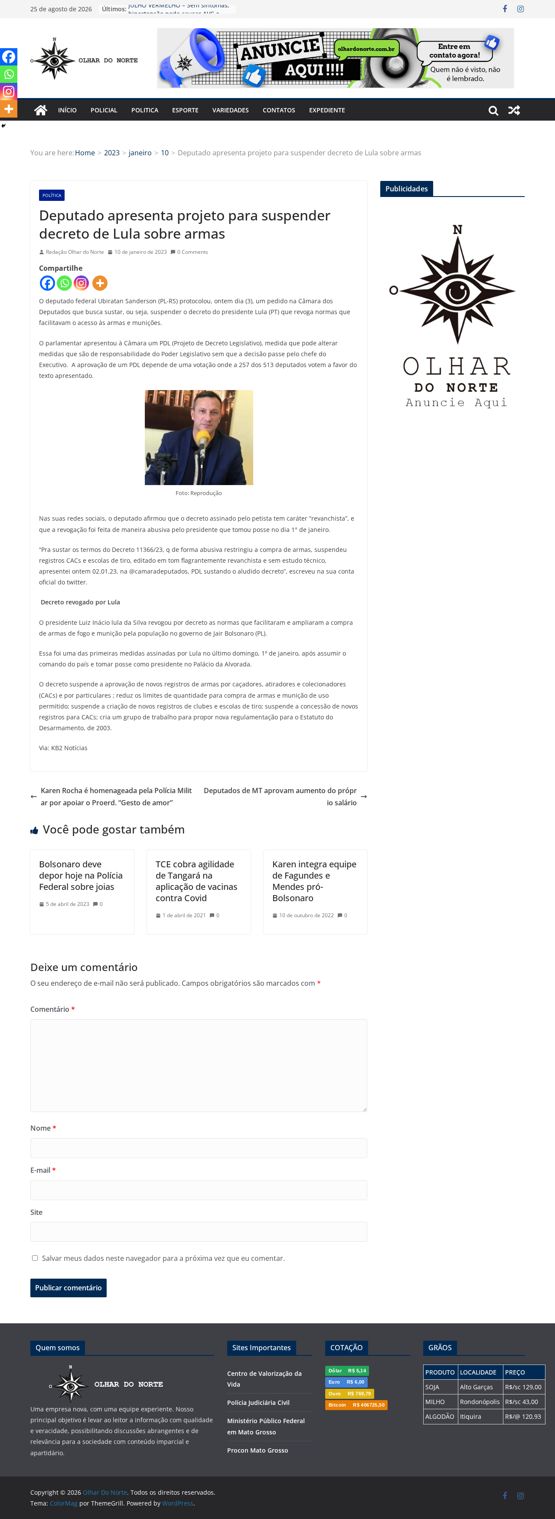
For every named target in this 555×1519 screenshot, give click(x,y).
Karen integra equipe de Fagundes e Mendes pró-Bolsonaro (314, 881)
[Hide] (3, 125)
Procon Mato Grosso (257, 1450)
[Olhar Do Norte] (40, 110)
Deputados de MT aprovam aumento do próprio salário (280, 797)
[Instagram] (81, 283)
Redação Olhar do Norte (75, 252)
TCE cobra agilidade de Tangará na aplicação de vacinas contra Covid (197, 881)
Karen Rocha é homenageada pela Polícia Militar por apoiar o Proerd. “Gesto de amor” (116, 797)
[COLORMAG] (106, 1370)
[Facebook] (47, 283)
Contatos (279, 110)
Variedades (230, 110)
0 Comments (192, 252)
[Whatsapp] (64, 283)
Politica (144, 110)
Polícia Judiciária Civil (258, 1402)
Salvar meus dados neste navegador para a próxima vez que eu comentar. (163, 1258)
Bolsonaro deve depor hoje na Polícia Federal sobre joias (81, 875)
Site (36, 1212)
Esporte (185, 110)
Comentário (52, 1009)
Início (67, 110)
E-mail (43, 1170)
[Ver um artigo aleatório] (514, 110)
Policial (104, 110)
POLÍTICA (51, 195)
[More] (100, 283)
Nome (43, 1128)
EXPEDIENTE (327, 110)
